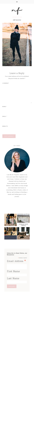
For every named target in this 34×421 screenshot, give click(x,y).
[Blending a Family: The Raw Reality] (10, 220)
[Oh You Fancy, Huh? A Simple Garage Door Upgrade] (23, 220)
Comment (5, 83)
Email (4, 116)
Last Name (13, 278)
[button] (17, 2)
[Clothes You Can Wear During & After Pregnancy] (10, 233)
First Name (13, 271)
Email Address (16, 261)
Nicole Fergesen (17, 11)
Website (5, 126)
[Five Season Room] (23, 233)
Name (4, 106)
